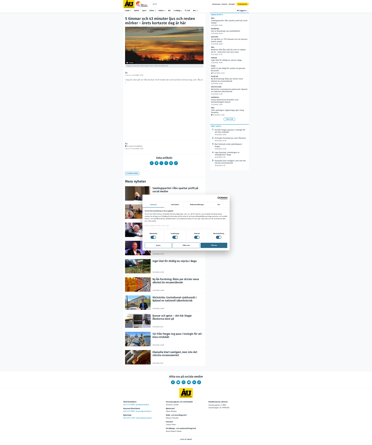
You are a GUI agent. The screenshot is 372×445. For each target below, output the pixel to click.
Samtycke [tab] (153, 204)
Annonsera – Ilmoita (219, 4)
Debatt (161, 10)
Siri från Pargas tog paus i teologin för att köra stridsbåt (230, 132)
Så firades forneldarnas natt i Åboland (230, 139)
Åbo (212, 18)
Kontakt (232, 4)
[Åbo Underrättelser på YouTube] (189, 382)
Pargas (214, 58)
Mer (194, 10)
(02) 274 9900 (129, 404)
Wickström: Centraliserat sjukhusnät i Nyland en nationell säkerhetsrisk (229, 91)
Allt (169, 10)
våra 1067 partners (156, 214)
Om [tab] (218, 204)
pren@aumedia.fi (142, 404)
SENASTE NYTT (217, 15)
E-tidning (177, 10)
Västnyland (216, 87)
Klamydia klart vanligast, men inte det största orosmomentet (230, 163)
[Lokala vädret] (154, 4)
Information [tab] (175, 204)
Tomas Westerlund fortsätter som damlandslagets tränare (225, 102)
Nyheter (214, 76)
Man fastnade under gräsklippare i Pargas (228, 146)
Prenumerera (242, 4)
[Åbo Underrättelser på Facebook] (173, 382)
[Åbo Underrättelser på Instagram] (184, 382)
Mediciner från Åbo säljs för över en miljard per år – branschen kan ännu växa (228, 52)
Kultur (151, 10)
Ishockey (214, 37)
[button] (242, 10)
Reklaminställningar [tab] (197, 204)
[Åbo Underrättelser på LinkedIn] (194, 382)
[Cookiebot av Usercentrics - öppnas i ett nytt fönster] (219, 198)
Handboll (215, 97)
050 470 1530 (129, 418)
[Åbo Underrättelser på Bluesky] (178, 382)
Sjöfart (136, 10)
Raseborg (215, 29)
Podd (213, 66)
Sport (144, 10)
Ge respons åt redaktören (135, 146)
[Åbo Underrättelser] (186, 393)
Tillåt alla (214, 245)
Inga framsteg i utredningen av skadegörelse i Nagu (227, 154)
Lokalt (127, 10)
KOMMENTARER (132, 173)
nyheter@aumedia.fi (144, 418)
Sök (188, 10)
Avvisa (158, 245)
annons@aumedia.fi (143, 411)
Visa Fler (229, 119)
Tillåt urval (186, 245)
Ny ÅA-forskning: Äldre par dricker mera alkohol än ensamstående (227, 81)
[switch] (175, 237)
